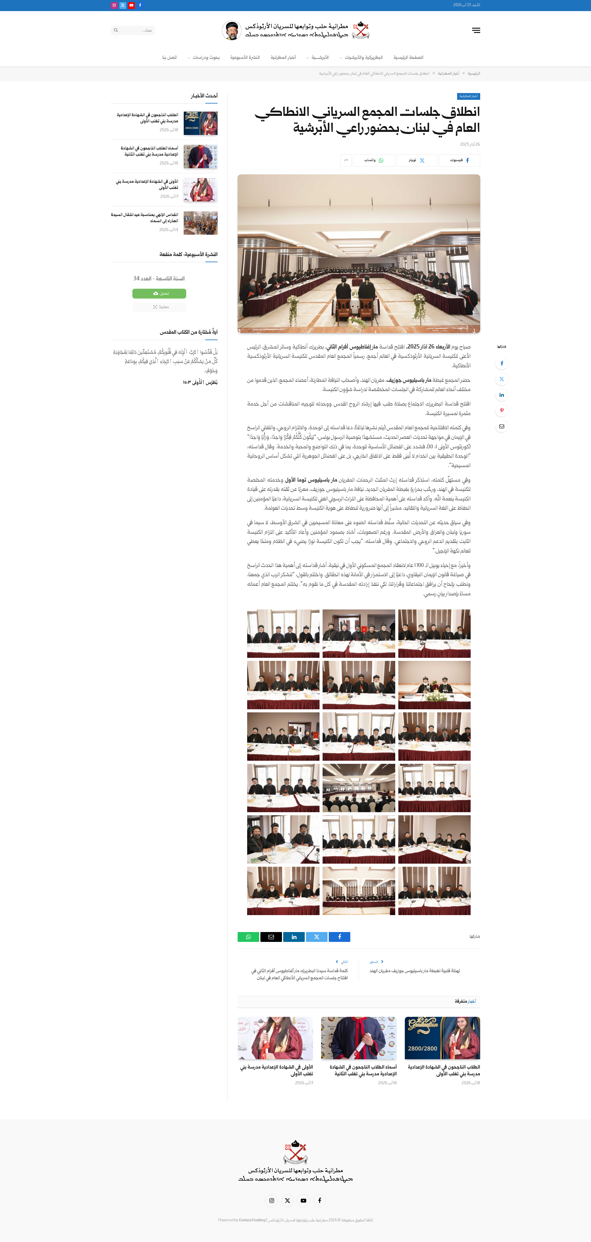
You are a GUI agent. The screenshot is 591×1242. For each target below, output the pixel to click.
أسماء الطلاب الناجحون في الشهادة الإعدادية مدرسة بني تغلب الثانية (363, 1071)
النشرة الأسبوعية (245, 58)
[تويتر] (502, 379)
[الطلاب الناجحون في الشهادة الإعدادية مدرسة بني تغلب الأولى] (442, 1038)
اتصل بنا (169, 58)
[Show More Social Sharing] (346, 160)
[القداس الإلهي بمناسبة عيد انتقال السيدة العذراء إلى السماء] (201, 223)
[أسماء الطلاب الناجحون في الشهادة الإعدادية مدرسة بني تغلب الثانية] (358, 1038)
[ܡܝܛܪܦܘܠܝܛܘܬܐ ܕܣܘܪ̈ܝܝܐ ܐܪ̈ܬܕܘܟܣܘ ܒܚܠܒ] (295, 30)
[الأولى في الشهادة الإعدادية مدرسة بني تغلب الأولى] (275, 1038)
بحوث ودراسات (206, 58)
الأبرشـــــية (320, 58)
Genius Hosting (252, 1220)
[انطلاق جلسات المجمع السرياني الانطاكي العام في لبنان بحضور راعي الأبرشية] (359, 253)
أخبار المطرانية (283, 58)
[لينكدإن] (502, 395)
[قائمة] (476, 30)
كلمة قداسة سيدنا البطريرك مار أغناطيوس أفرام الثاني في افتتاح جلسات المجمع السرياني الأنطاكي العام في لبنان (299, 974)
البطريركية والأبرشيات (364, 58)
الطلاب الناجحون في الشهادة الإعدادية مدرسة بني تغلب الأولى (444, 1071)
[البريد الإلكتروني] (502, 426)
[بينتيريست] (502, 410)
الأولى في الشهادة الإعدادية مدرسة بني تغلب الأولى (276, 1071)
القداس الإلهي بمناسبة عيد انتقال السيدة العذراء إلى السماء (144, 218)
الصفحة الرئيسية (408, 58)
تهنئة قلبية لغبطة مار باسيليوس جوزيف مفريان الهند (415, 971)
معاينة (164, 307)
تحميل (164, 293)
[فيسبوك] (502, 363)
